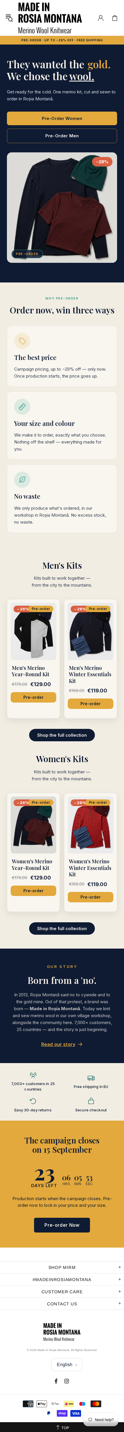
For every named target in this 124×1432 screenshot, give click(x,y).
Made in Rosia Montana (50, 18)
